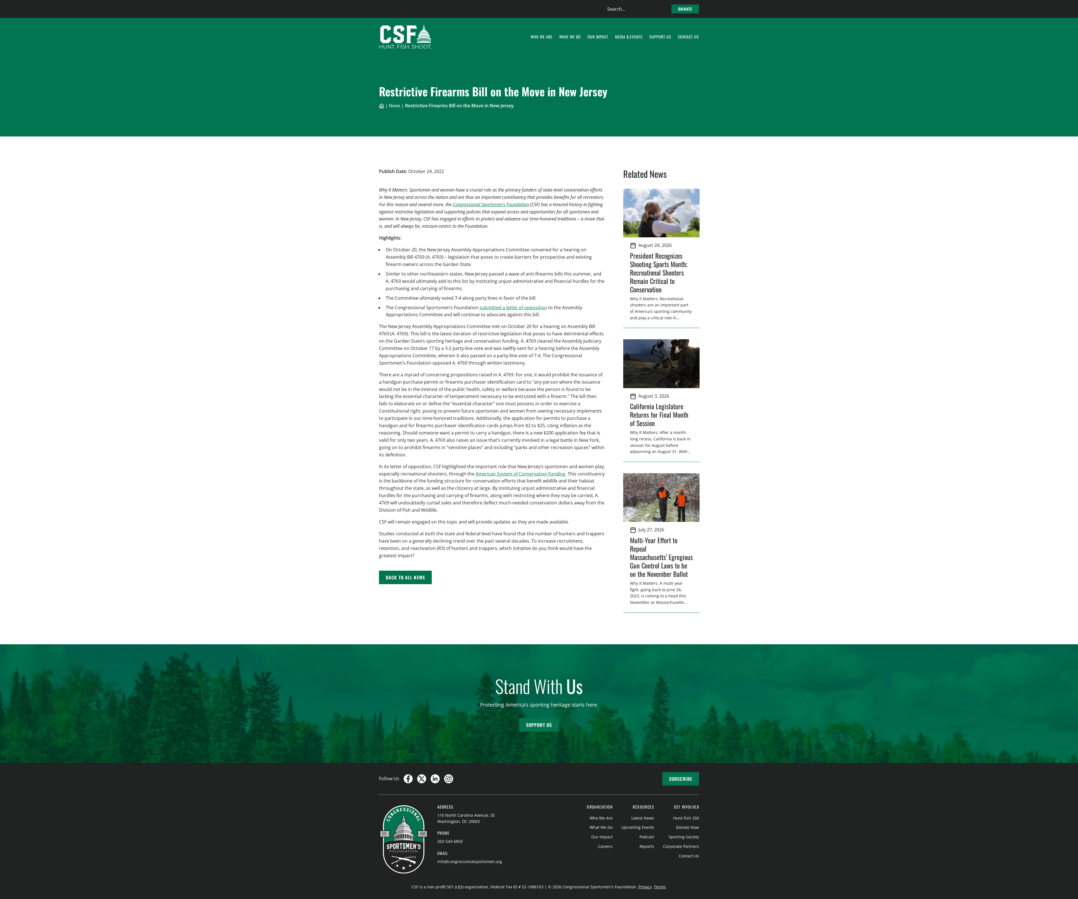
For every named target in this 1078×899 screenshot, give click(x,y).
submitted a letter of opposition (513, 307)
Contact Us (689, 856)
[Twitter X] (421, 778)
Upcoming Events (638, 827)
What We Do (601, 827)
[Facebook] (408, 778)
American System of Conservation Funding (520, 474)
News (394, 106)
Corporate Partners (681, 846)
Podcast (647, 836)
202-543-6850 (450, 841)
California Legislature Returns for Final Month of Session (659, 414)
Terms (660, 886)
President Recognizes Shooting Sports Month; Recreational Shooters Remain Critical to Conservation (659, 272)
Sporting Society (684, 836)
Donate (685, 9)
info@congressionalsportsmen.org (469, 861)
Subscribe (680, 778)
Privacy (645, 886)
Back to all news (405, 577)
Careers (605, 846)
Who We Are (601, 818)
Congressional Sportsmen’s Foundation (491, 204)
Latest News (642, 818)
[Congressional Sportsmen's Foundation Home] (405, 37)
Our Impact (602, 836)
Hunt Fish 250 (686, 818)
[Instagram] (448, 778)
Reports (647, 846)
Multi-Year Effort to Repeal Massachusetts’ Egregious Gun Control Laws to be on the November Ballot (661, 557)
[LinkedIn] (435, 778)
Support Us (539, 725)
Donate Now (687, 827)
